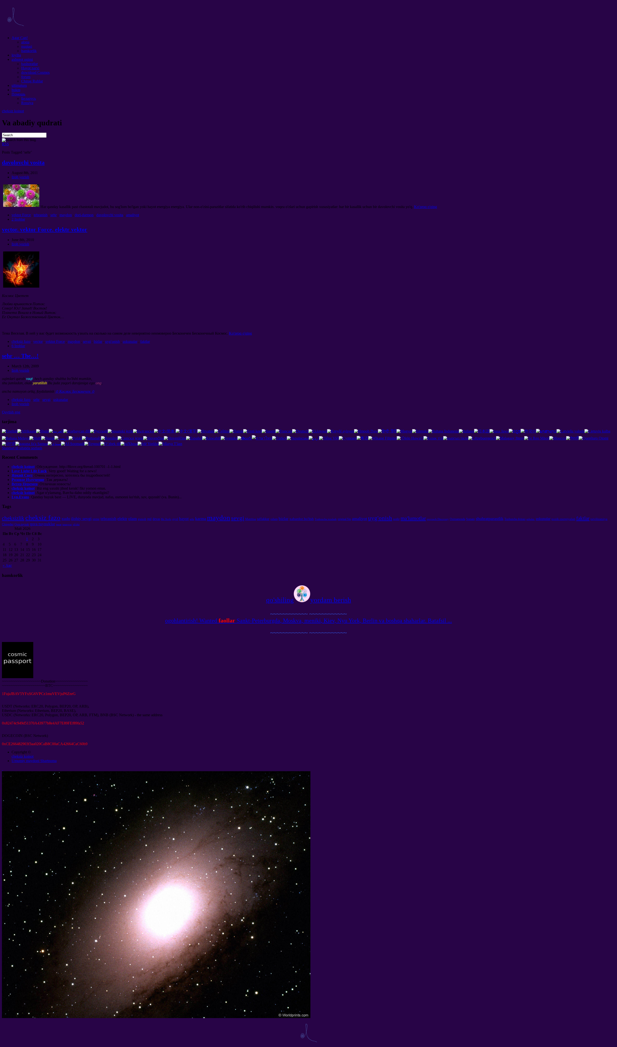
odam (274, 519)
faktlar (145, 341)
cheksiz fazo (21, 341)
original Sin (344, 519)
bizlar (98, 341)
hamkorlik (29, 51)
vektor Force (21, 215)
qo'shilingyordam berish (308, 600)
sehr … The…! (20, 356)
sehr (53, 215)
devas (156, 519)
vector (38, 341)
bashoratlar (29, 64)
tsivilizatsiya (598, 519)
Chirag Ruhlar (32, 81)
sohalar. (530, 519)
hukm (16, 90)
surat (58, 524)
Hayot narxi (30, 68)
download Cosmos (35, 72)
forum (25, 77)
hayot (184, 518)
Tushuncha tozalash (326, 519)
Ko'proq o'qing (425, 207)
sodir (396, 519)
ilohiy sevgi (81, 518)
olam (132, 518)
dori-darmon (84, 215)
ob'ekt (76, 524)
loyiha (16, 55)
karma (200, 518)
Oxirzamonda (457, 519)
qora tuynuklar (42, 524)
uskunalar (130, 341)
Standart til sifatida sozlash (22, 448)
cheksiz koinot (13, 111)
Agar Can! (20, 38)
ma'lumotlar (413, 518)
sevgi (87, 341)
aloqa (25, 42)
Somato (470, 519)
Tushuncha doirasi (514, 519)
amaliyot (132, 215)
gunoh (142, 519)
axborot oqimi (22, 59)
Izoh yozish (20, 177)
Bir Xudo (166, 519)
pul (149, 519)
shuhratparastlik (489, 518)
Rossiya (27, 103)
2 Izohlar (18, 219)
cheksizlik (13, 518)
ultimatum (19, 85)
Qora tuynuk (21, 524)
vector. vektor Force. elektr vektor (44, 229)
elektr (122, 518)
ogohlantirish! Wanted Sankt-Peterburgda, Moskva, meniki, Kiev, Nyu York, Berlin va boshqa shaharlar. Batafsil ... (308, 620)
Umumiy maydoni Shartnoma (34, 761)
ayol (175, 519)
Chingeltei (7, 524)
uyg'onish (112, 341)
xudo (65, 518)
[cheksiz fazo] (15, 29)
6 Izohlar (18, 346)
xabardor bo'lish (301, 519)
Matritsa (250, 519)
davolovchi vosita (23, 162)
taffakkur (263, 519)
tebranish (40, 215)
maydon (66, 215)
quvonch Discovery (438, 519)
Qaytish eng (11, 412)
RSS (5, 144)
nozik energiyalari (563, 519)
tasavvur (67, 524)
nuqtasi (26, 46)
